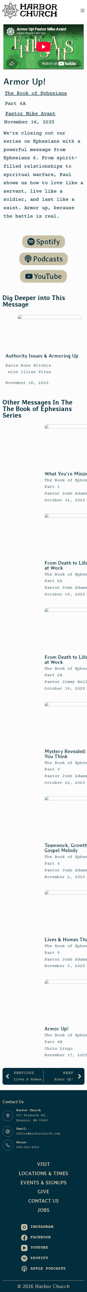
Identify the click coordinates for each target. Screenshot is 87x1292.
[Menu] (82, 10)
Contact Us (43, 1201)
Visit (43, 1164)
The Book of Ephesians (36, 93)
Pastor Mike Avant (30, 114)
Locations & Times (43, 1173)
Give (43, 1192)
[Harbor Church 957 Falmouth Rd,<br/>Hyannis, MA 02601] (8, 1116)
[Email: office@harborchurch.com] (8, 1131)
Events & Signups (43, 1183)
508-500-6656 (27, 1147)
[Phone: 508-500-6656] (8, 1145)
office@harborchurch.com (38, 1133)
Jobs (43, 1210)
